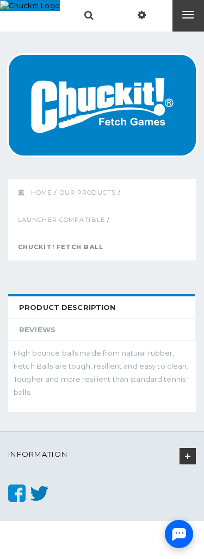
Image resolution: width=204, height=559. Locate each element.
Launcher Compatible (61, 219)
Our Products (88, 192)
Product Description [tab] (67, 307)
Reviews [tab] (37, 329)
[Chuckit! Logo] (30, 5)
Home (41, 192)
